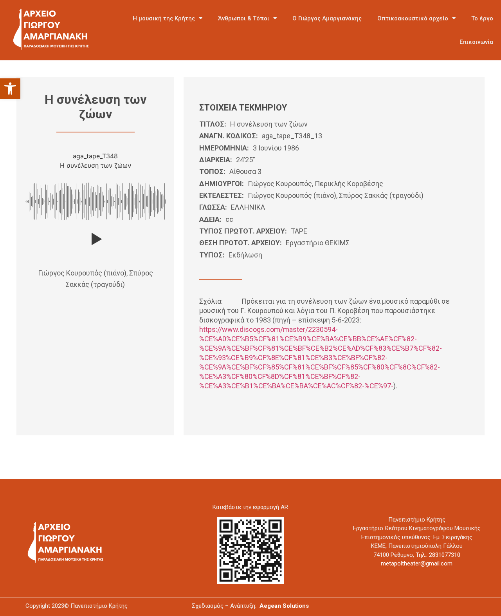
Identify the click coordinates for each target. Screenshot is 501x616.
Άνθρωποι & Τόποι (243, 18)
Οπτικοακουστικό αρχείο (412, 18)
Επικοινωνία (476, 41)
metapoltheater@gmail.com (416, 563)
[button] (10, 88)
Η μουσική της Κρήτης (164, 18)
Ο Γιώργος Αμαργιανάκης (327, 18)
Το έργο (482, 18)
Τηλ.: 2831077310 (438, 554)
